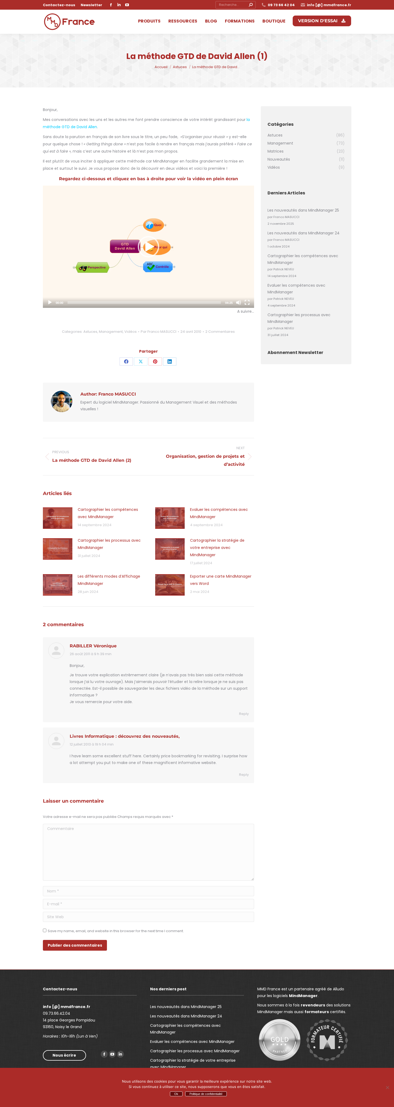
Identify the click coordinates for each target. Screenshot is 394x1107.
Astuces (90, 331)
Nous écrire (64, 1055)
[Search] (250, 5)
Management (111, 331)
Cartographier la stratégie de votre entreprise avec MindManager (217, 548)
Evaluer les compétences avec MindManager (219, 513)
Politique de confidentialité (205, 1093)
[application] (148, 247)
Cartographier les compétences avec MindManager (108, 513)
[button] (148, 246)
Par (158, 331)
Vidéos (130, 331)
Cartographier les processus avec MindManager (109, 544)
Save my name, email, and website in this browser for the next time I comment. (116, 930)
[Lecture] (50, 302)
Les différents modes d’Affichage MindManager (109, 580)
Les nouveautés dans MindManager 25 (303, 210)
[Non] (387, 1087)
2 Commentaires (220, 331)
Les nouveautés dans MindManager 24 (303, 233)
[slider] (144, 302)
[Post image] (57, 518)
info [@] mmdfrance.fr (329, 5)
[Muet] (238, 302)
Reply (244, 713)
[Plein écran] (247, 302)
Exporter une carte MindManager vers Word (220, 580)
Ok (176, 1093)
